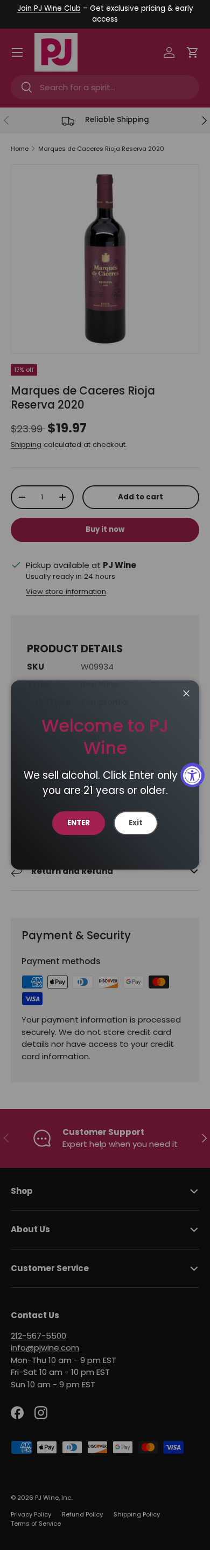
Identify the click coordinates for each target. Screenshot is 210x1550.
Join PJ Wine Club (49, 8)
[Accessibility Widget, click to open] (192, 775)
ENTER (78, 823)
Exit (136, 823)
